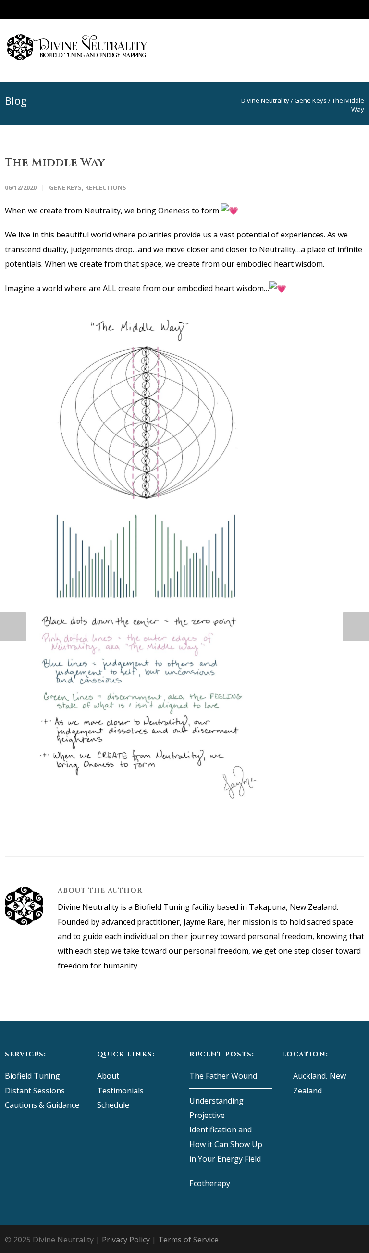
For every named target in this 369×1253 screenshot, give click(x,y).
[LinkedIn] (335, 9)
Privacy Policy (126, 1239)
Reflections (105, 187)
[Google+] (297, 9)
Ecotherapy (209, 1183)
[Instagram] (316, 9)
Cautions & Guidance (42, 1105)
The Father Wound (223, 1075)
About (108, 1075)
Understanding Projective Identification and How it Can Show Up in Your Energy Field (225, 1130)
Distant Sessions (35, 1090)
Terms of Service (188, 1239)
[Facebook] (277, 9)
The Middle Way (55, 163)
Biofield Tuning (32, 1075)
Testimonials (120, 1090)
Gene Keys (65, 187)
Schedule (113, 1105)
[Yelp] (354, 9)
